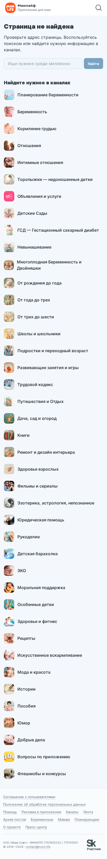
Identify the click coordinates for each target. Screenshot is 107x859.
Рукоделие (28, 536)
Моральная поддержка (41, 587)
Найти (93, 63)
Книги (23, 435)
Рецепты (26, 638)
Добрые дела (31, 739)
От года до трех (33, 299)
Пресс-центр (36, 827)
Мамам (64, 819)
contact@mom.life (38, 847)
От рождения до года (39, 283)
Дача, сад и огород (37, 418)
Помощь (10, 812)
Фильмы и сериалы (37, 486)
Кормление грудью (36, 128)
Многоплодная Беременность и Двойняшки (49, 265)
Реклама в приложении (41, 812)
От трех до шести (35, 316)
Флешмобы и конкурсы (41, 773)
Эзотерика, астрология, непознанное (55, 503)
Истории (26, 689)
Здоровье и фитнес (37, 621)
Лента (88, 812)
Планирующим (87, 819)
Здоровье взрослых (38, 469)
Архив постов (14, 819)
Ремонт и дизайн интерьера (46, 452)
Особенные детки (35, 604)
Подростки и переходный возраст (52, 350)
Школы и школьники (39, 333)
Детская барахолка (37, 553)
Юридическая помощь (40, 519)
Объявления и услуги (39, 196)
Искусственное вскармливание (49, 655)
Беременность (32, 111)
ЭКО (21, 570)
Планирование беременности (47, 94)
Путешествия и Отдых (40, 401)
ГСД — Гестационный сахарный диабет (58, 230)
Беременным (42, 819)
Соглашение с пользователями (29, 797)
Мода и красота (33, 672)
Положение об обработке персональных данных (44, 804)
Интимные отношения (40, 162)
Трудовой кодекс (35, 384)
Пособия (26, 706)
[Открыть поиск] (99, 8)
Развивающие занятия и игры (48, 367)
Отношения (29, 145)
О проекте (12, 827)
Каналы (72, 812)
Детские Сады (32, 213)
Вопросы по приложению (43, 756)
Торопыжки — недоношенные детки (55, 179)
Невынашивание (34, 247)
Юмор (23, 722)
